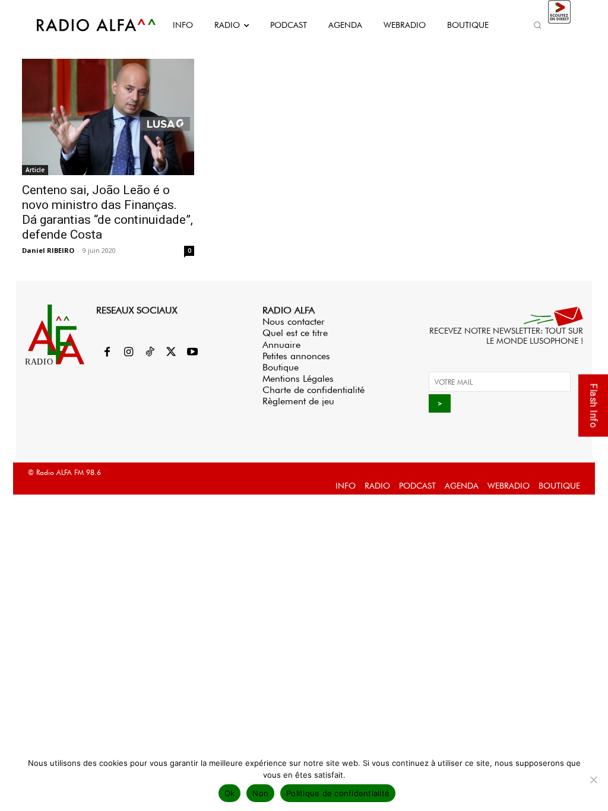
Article (35, 170)
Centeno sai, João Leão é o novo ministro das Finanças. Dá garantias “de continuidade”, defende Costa (107, 212)
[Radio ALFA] (83, 24)
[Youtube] (192, 352)
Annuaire (281, 344)
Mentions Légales (298, 378)
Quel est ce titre (295, 332)
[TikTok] (149, 352)
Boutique (280, 367)
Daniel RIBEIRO (48, 250)
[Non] (593, 779)
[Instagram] (128, 352)
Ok (229, 793)
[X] (171, 352)
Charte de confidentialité (313, 389)
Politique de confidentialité (338, 793)
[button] (538, 25)
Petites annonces (296, 356)
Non (260, 793)
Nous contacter (293, 321)
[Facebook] (107, 352)
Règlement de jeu (298, 401)
